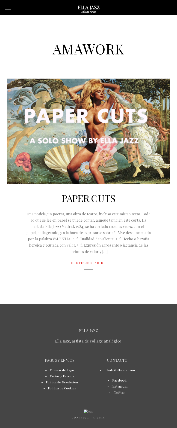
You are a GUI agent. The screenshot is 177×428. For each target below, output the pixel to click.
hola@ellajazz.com (120, 370)
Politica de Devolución (62, 382)
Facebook (119, 380)
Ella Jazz (89, 7)
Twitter (119, 392)
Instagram (120, 386)
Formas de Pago (62, 370)
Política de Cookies (62, 388)
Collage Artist (88, 11)
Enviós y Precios (62, 376)
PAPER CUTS (88, 198)
